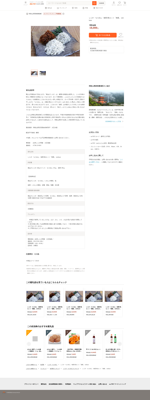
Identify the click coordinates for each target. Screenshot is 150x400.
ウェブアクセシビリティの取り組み (84, 384)
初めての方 (99, 8)
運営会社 (44, 384)
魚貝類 (42, 364)
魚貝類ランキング (55, 368)
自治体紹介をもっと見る (113, 121)
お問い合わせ (102, 384)
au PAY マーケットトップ (117, 384)
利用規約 (68, 384)
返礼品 (50, 8)
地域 (75, 8)
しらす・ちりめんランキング (71, 368)
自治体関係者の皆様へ (56, 384)
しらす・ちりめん (52, 364)
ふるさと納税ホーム (31, 364)
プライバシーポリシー (31, 384)
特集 (86, 8)
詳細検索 (101, 3)
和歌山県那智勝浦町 (35, 14)
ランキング (63, 8)
